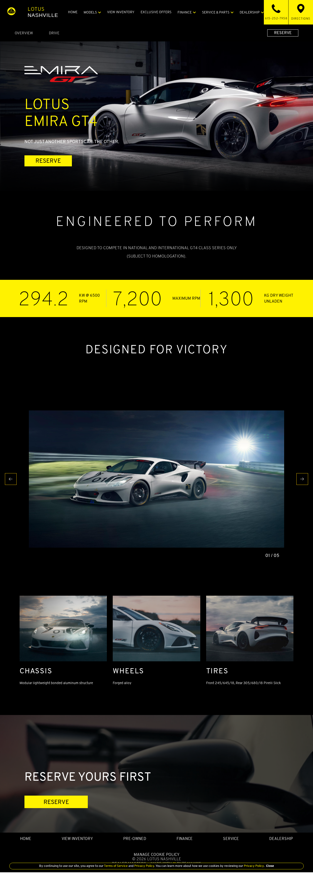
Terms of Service (115, 866)
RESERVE (283, 32)
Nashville (43, 12)
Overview (24, 33)
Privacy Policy (144, 866)
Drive (54, 33)
